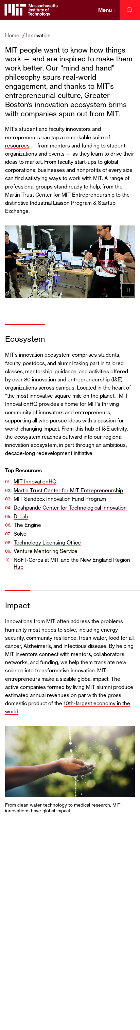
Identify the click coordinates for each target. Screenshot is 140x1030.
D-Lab (21, 516)
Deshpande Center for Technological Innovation (70, 507)
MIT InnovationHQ (35, 481)
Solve (20, 534)
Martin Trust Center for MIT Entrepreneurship (60, 195)
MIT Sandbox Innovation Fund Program (60, 499)
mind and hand (87, 68)
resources (17, 145)
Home (12, 35)
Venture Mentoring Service (45, 551)
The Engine (27, 525)
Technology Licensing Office (47, 542)
